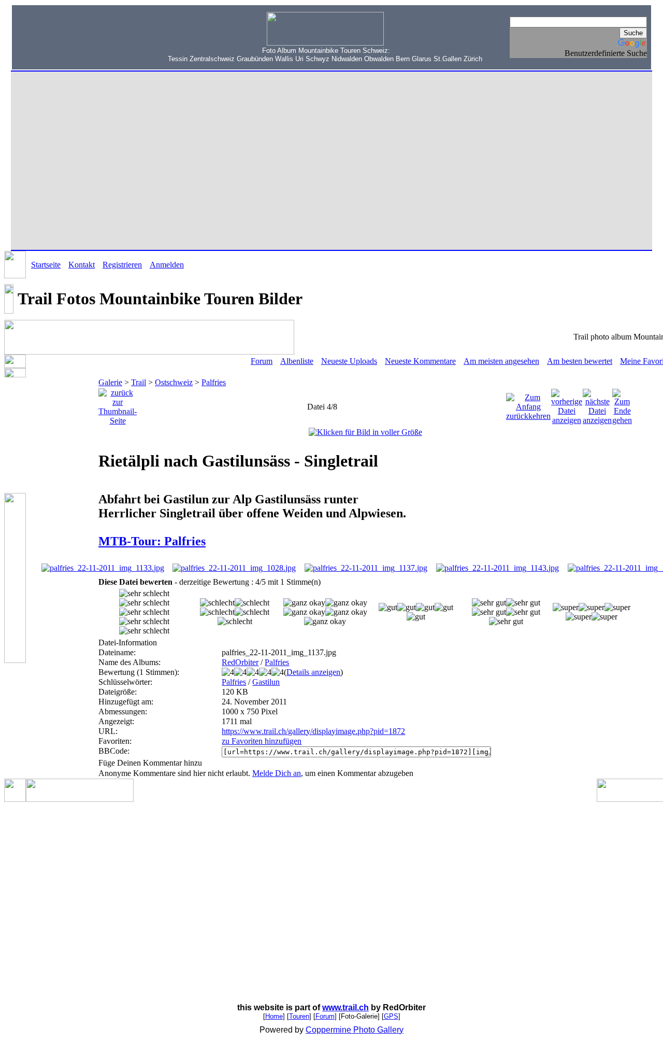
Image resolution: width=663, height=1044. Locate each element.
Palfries (213, 382)
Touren (299, 1016)
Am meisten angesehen (501, 361)
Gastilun (266, 682)
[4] (489, 603)
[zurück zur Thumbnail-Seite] (117, 404)
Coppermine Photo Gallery (354, 1029)
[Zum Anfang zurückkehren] (528, 404)
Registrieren (122, 264)
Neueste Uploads (349, 361)
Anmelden (167, 264)
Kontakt (81, 264)
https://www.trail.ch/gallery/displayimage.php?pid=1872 (313, 731)
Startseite (46, 264)
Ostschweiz (174, 382)
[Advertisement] (78, 42)
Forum (261, 361)
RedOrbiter (240, 662)
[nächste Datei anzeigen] (597, 404)
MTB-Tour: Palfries (152, 541)
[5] (566, 607)
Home (274, 1016)
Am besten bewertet (579, 361)
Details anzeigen (313, 672)
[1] (217, 603)
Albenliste (296, 361)
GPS (391, 1016)
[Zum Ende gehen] (622, 404)
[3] (388, 607)
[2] (304, 603)
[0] (144, 593)
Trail (138, 382)
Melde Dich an (276, 773)
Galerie (110, 382)
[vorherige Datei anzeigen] (566, 404)
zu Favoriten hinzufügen (261, 741)
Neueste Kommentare (420, 361)
